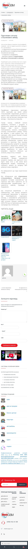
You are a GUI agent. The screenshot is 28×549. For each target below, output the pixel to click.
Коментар (4, 309)
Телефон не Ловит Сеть (16, 222)
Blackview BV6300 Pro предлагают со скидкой (17, 238)
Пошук (14, 547)
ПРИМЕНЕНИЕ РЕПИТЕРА (9, 374)
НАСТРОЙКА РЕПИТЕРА (9, 382)
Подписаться (22, 484)
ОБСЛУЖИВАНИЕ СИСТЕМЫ (7, 387)
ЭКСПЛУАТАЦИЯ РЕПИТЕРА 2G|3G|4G (10, 372)
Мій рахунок (4, 547)
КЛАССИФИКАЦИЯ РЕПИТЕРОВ (11, 377)
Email (3, 331)
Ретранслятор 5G (5, 237)
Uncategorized (10, 12)
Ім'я (2, 324)
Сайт (2, 337)
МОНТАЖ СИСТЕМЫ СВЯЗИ (7, 385)
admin (4, 278)
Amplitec (3, 221)
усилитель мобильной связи (10, 463)
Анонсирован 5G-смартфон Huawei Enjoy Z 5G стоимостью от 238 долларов (5, 256)
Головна (3, 12)
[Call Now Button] (25, 274)
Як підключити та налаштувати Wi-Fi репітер (21, 289)
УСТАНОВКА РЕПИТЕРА (9, 379)
